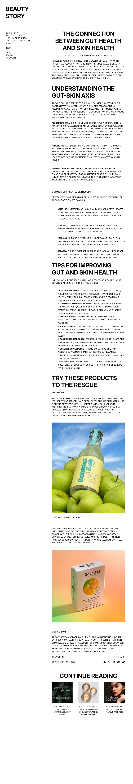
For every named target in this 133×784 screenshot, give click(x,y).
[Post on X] (109, 662)
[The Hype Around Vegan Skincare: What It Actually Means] (62, 692)
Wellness (70, 662)
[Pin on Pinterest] (114, 662)
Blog (8, 43)
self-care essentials (19, 41)
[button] (123, 662)
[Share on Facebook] (105, 662)
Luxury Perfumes (16, 38)
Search (10, 55)
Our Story (12, 33)
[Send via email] (119, 662)
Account (11, 58)
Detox (61, 662)
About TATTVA (14, 36)
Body (54, 662)
